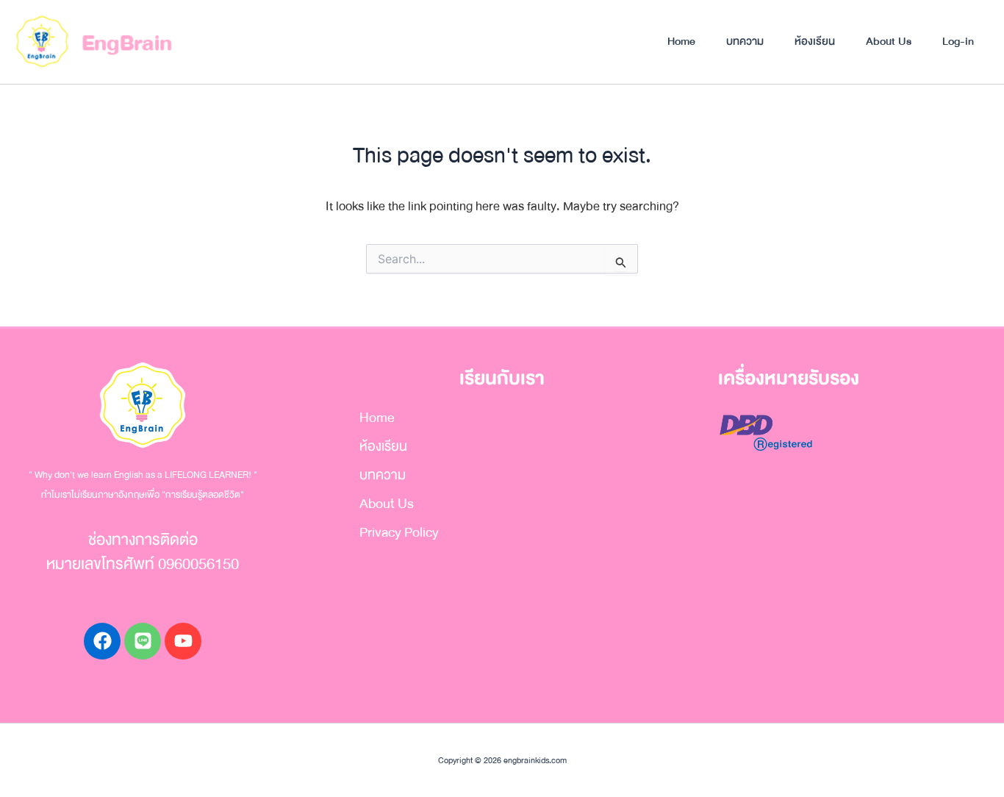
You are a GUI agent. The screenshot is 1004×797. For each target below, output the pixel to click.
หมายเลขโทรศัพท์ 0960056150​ (142, 564)
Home (681, 41)
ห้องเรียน (815, 41)
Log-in (958, 41)
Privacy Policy (399, 532)
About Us (888, 41)
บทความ (745, 41)
